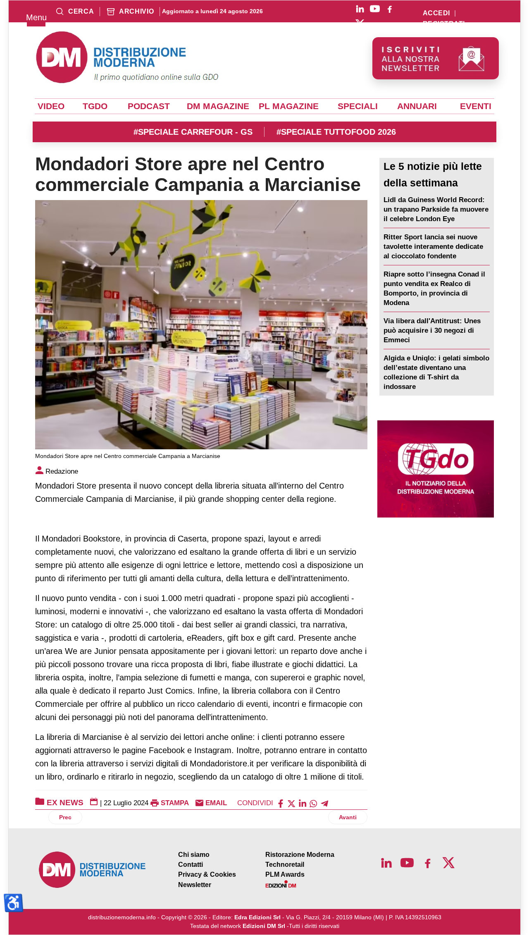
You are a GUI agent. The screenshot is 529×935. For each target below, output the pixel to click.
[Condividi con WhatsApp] (313, 803)
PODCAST (149, 106)
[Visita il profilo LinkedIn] (360, 9)
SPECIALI (358, 106)
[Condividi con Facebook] (280, 803)
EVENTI (475, 106)
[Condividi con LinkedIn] (302, 803)
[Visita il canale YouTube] (375, 9)
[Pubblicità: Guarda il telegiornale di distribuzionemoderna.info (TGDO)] (435, 469)
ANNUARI (417, 106)
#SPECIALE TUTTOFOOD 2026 (336, 132)
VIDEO (51, 106)
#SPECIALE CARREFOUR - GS (193, 132)
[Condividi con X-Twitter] (291, 803)
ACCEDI (436, 13)
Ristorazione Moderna (299, 854)
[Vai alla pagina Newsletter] (435, 58)
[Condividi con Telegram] (324, 803)
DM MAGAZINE (218, 106)
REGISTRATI (444, 24)
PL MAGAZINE (289, 106)
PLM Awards (285, 874)
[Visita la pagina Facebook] (390, 9)
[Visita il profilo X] (360, 24)
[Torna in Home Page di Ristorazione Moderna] (93, 869)
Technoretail (284, 864)
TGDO (95, 106)
